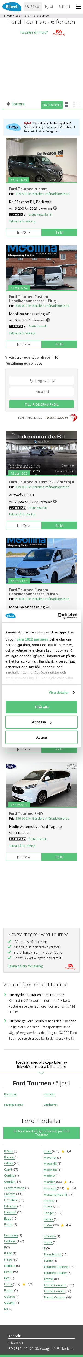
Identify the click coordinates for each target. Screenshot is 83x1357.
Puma (48, 1207)
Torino (48, 1260)
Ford (26, 15)
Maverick (50, 1157)
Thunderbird (53, 1254)
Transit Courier (54, 1291)
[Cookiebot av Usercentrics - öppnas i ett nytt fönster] (58, 616)
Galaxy (9, 1302)
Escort (8, 1224)
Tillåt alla (41, 707)
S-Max (48, 1225)
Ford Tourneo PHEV (26, 813)
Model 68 (51, 1170)
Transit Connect (55, 1285)
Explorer (10, 1241)
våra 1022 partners (32, 639)
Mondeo (50, 1182)
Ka (6, 1309)
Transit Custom (55, 1297)
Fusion (9, 1290)
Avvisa (41, 737)
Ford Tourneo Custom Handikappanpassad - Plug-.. (34, 298)
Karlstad (50, 1094)
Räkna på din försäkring (25, 966)
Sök (17, 15)
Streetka (50, 1236)
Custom (10, 1194)
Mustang (50, 1188)
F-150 (8, 1259)
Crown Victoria (14, 1188)
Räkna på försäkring (22, 221)
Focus (8, 1284)
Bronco (9, 1157)
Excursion (11, 1235)
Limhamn (51, 1104)
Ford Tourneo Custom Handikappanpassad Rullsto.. (34, 591)
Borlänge (10, 1094)
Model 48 (51, 1163)
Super (48, 1242)
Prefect (49, 1201)
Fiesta (8, 1272)
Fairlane (10, 1266)
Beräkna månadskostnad (50, 194)
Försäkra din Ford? (34, 32)
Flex (7, 1278)
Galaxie (10, 1296)
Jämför (22, 232)
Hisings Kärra (13, 1104)
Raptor (49, 1219)
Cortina (9, 1175)
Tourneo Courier (56, 1273)
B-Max (9, 1151)
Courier (9, 1182)
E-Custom (11, 1200)
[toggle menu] (79, 6)
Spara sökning (52, 105)
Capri (8, 1169)
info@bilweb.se (62, 1348)
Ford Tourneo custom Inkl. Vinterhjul (41, 481)
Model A (50, 1176)
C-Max (9, 1163)
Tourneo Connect (56, 1267)
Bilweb (8, 15)
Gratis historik (37, 326)
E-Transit (10, 1206)
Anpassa (39, 722)
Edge (8, 1218)
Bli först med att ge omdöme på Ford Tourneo (41, 1133)
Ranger (49, 1213)
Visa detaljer (59, 692)
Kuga (48, 1151)
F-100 (8, 1253)
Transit (49, 1279)
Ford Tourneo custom (28, 188)
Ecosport (10, 1212)
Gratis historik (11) (40, 215)
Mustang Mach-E (56, 1194)
